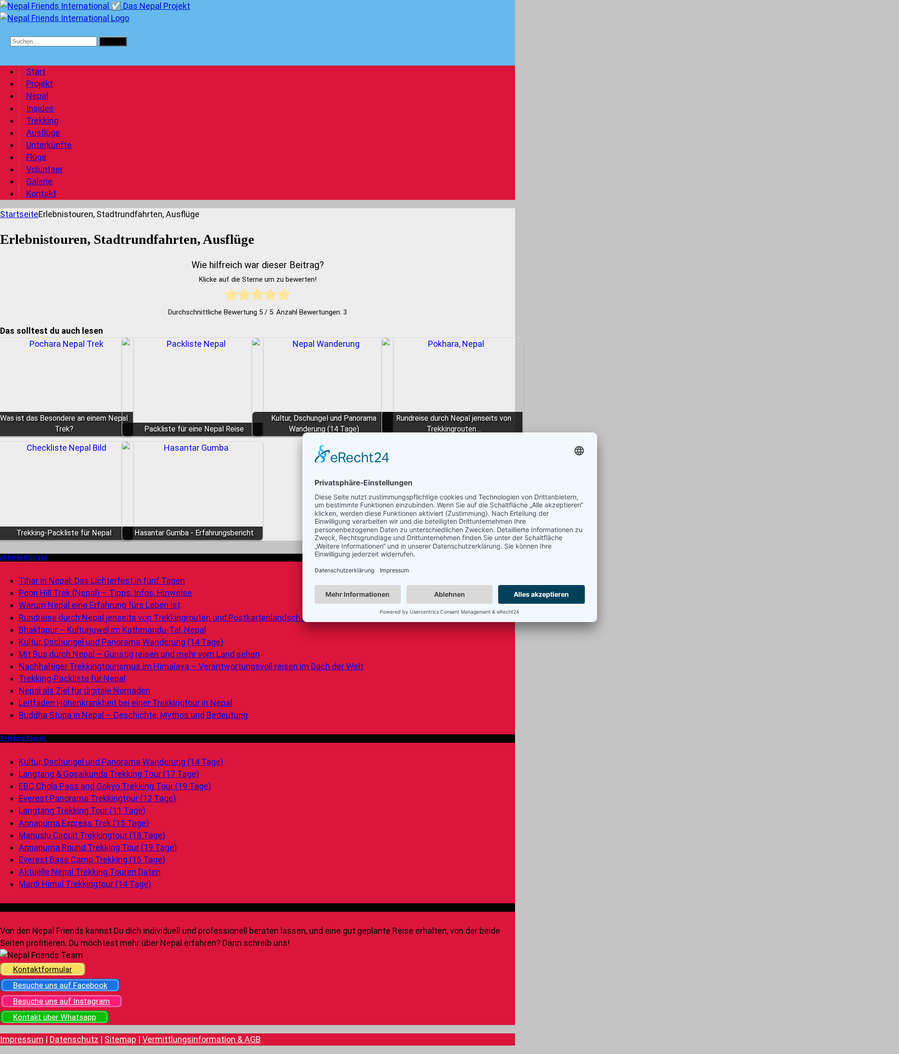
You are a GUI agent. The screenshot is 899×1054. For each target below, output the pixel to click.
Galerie (39, 181)
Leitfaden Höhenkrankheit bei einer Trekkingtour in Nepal (125, 703)
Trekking (42, 120)
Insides (40, 108)
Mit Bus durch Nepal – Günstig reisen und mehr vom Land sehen (139, 654)
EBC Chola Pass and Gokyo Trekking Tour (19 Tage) (115, 786)
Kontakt (41, 193)
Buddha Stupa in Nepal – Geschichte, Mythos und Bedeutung (133, 715)
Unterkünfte (49, 145)
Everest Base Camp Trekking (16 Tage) (92, 859)
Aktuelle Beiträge (23, 557)
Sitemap (120, 1039)
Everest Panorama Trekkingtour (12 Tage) (97, 798)
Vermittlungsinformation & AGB (201, 1039)
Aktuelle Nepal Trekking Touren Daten (90, 872)
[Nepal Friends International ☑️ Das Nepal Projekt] (95, 6)
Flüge (36, 157)
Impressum (22, 1039)
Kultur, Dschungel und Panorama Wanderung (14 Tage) (121, 642)
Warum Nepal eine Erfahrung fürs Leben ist (99, 605)
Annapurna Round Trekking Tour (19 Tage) (98, 847)
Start (35, 71)
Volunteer (44, 169)
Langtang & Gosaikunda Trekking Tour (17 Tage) (109, 774)
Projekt (39, 83)
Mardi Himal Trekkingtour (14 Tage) (85, 884)
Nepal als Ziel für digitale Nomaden (84, 690)
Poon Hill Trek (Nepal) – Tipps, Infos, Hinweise (105, 593)
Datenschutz (74, 1039)
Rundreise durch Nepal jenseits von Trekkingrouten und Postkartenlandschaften (170, 617)
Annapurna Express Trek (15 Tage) (84, 823)
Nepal (37, 96)
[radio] (231, 296)
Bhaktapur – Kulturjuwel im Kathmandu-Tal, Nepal (112, 630)
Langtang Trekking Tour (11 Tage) (82, 810)
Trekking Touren (22, 738)
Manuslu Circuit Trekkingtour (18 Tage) (92, 835)
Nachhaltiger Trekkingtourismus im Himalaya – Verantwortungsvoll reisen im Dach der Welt (191, 666)
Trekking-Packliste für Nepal (72, 678)
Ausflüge (43, 133)
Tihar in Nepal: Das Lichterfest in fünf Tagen (102, 581)
